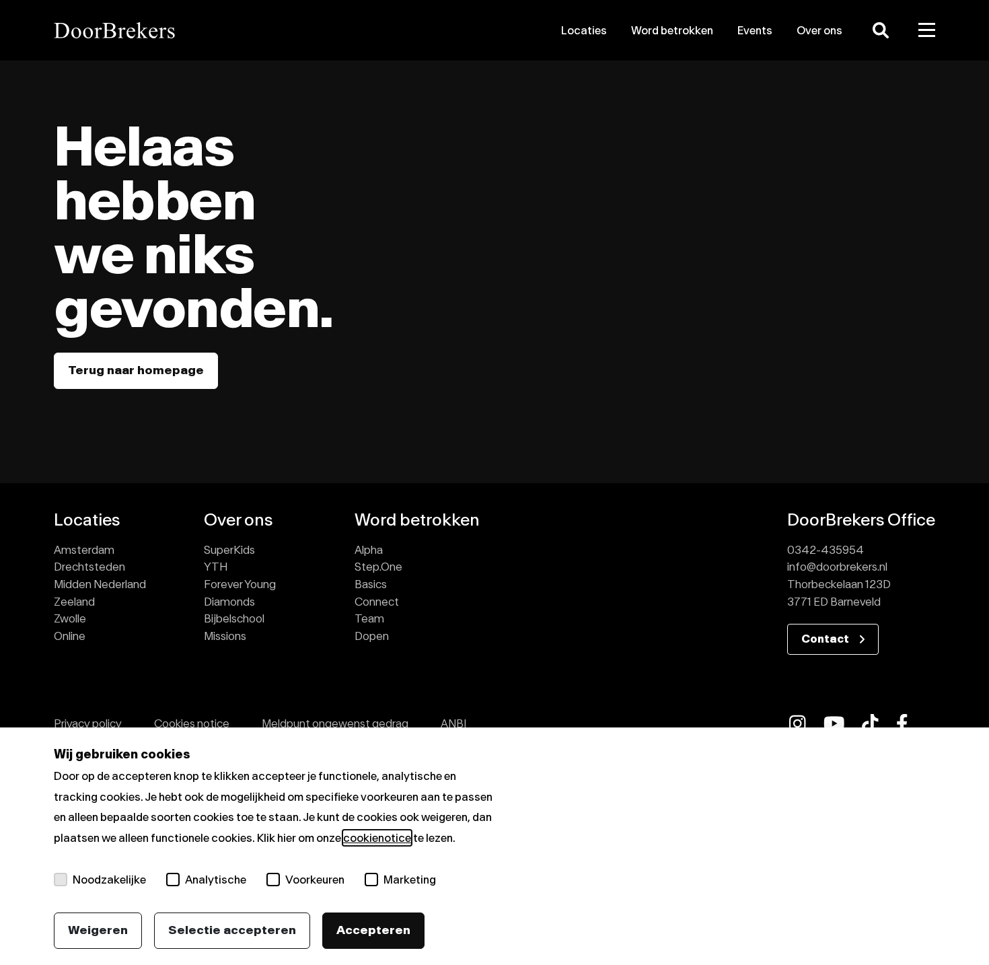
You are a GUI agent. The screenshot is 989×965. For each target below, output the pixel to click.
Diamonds (229, 601)
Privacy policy (88, 723)
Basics (371, 584)
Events (754, 30)
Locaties (584, 30)
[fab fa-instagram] (797, 723)
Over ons (819, 30)
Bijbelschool (234, 618)
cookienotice (377, 837)
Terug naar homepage (136, 370)
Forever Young (240, 584)
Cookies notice (191, 723)
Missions (225, 636)
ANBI (453, 723)
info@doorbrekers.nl (837, 566)
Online (69, 636)
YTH (215, 566)
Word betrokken (672, 30)
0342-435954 (825, 549)
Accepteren (373, 930)
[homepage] (194, 30)
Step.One (378, 566)
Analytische (215, 879)
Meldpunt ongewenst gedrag (335, 723)
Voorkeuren (314, 879)
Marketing (409, 879)
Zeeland (74, 601)
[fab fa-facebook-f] (902, 723)
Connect (377, 601)
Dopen (372, 636)
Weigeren (98, 930)
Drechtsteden (89, 566)
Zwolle (70, 618)
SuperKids (229, 549)
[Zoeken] (881, 30)
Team (369, 618)
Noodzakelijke (109, 879)
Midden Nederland (100, 584)
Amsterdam (84, 549)
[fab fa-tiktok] (870, 723)
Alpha (369, 549)
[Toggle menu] (927, 30)
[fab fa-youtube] (834, 723)
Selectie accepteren (232, 930)
